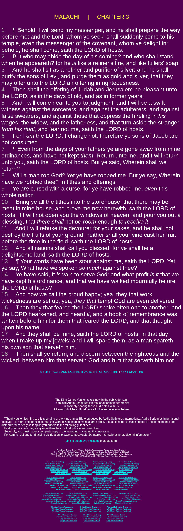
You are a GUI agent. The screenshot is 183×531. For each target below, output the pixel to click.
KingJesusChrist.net (115, 521)
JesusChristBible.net (80, 487)
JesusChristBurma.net (102, 483)
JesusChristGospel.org (101, 472)
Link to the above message (83, 440)
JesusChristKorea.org (103, 466)
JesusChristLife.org (63, 474)
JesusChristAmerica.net (76, 479)
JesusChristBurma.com (52, 497)
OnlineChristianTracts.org (90, 509)
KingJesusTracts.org (91, 519)
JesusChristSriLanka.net (128, 483)
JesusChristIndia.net (77, 483)
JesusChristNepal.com (51, 499)
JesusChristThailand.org (82, 470)
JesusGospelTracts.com (66, 517)
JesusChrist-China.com (131, 499)
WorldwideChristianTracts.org (119, 509)
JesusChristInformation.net (104, 479)
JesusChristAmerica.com (76, 495)
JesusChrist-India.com (106, 499)
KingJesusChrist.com (68, 521)
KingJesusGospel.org (123, 472)
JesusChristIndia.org (77, 468)
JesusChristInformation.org (104, 464)
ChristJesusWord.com (102, 503)
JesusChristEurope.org (102, 462)
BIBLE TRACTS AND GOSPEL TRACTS (66, 371)
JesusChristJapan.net (128, 481)
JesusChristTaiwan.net (59, 485)
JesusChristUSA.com (51, 495)
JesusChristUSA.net (52, 479)
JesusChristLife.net (131, 479)
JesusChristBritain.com (128, 493)
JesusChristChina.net (79, 481)
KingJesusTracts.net (115, 519)
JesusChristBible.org (80, 472)
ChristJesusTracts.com (67, 515)
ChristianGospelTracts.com (62, 507)
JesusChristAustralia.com (126, 501)
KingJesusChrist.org (92, 521)
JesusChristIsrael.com (54, 493)
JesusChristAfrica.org (54, 466)
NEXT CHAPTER (131, 371)
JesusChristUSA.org (52, 464)
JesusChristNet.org (131, 464)
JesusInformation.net (83, 489)
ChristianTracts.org (120, 474)
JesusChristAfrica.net (54, 481)
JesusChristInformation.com (104, 495)
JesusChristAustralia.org (105, 470)
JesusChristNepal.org (53, 468)
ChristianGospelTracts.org (62, 509)
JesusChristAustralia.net (105, 485)
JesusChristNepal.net (53, 483)
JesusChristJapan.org (128, 466)
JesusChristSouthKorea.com (80, 497)
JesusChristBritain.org (128, 462)
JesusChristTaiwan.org (59, 470)
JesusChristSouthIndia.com (79, 499)
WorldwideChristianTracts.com (119, 507)
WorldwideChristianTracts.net (119, 511)
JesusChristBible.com (81, 503)
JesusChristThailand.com (79, 501)
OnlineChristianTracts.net (90, 511)
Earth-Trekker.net (126, 485)
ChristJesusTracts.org (92, 515)
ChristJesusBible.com (123, 503)
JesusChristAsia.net (78, 478)
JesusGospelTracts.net (117, 517)
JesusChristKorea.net (103, 481)
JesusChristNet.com (132, 495)
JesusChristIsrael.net (55, 478)
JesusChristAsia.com (78, 493)
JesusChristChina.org (79, 466)
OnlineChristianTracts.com (90, 507)
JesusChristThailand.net (82, 485)
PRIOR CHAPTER (106, 371)
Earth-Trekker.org (126, 470)
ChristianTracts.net (120, 489)
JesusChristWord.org (59, 472)
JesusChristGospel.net (101, 487)
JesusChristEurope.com (102, 493)
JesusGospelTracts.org (91, 517)
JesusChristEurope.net (102, 478)
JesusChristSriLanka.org (128, 468)
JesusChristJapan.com (103, 501)
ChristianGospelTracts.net (62, 511)
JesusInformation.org (83, 474)
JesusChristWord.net (59, 487)
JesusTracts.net (102, 489)
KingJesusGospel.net (123, 487)
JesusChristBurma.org (102, 468)
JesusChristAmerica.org (76, 464)
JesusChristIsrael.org (55, 462)
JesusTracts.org (102, 474)
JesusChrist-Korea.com (108, 497)
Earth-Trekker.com (132, 497)
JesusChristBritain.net (128, 478)
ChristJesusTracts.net (116, 515)
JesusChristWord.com (59, 503)
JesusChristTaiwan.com (56, 501)
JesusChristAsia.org (78, 462)
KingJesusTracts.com (68, 519)
